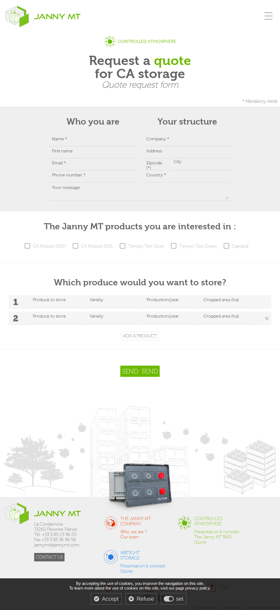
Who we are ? (133, 531)
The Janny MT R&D (212, 537)
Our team (129, 537)
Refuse (145, 599)
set (179, 599)
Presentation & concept (216, 531)
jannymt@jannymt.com (56, 544)
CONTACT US (49, 557)
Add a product (140, 336)
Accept (110, 599)
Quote (200, 542)
